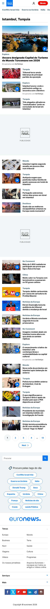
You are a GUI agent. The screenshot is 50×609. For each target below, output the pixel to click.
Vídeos (5, 557)
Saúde (29, 546)
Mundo (26, 161)
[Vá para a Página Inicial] (9, 3)
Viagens (5, 551)
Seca (35, 487)
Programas (31, 557)
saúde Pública (31, 507)
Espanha (11, 494)
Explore (5, 54)
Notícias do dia (32, 500)
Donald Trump (19, 487)
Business (6, 540)
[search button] (45, 458)
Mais (4, 582)
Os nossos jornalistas (11, 563)
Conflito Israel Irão (10, 10)
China (40, 494)
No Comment (29, 261)
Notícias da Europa (31, 302)
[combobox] (25, 458)
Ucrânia (26, 494)
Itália (43, 10)
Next (24, 445)
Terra (29, 540)
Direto (43, 3)
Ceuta (14, 507)
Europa (5, 535)
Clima (25, 275)
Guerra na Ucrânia (30, 10)
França (14, 500)
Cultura (30, 551)
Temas (5, 529)
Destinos (27, 203)
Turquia (26, 69)
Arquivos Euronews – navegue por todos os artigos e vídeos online (36, 565)
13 (43, 438)
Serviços (6, 575)
